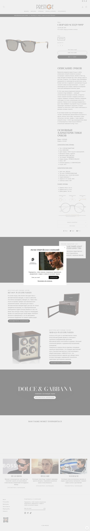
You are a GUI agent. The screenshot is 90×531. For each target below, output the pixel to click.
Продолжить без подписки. (45, 281)
